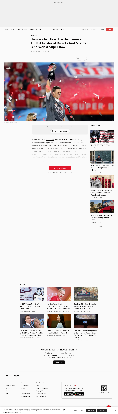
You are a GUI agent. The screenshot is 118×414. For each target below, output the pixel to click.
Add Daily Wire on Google (61, 131)
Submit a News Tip (41, 396)
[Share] (85, 59)
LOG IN (102, 29)
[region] (59, 410)
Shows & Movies (15, 29)
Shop (7, 391)
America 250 (33, 29)
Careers (23, 391)
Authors (23, 388)
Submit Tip (59, 362)
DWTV (40, 29)
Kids (7, 393)
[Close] (115, 410)
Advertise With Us (25, 385)
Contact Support (25, 393)
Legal (37, 385)
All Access (25, 29)
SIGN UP (109, 29)
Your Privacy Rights (41, 383)
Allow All (102, 410)
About (22, 382)
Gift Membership (25, 396)
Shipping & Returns (41, 391)
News (7, 29)
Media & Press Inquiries (42, 388)
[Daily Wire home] (59, 29)
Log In (70, 172)
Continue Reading (60, 168)
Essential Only (91, 410)
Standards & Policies (41, 393)
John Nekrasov (36, 51)
